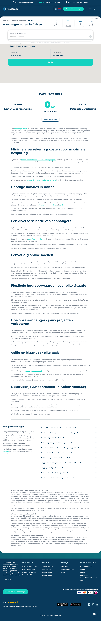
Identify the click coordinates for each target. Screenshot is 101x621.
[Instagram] (93, 604)
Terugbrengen (57, 52)
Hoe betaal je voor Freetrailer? (52, 438)
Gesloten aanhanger (29, 566)
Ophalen (12, 52)
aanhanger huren (20, 129)
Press (63, 572)
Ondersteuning (86, 566)
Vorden (62, 205)
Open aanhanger (28, 569)
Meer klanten (46, 569)
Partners (6, 20)
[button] (58, 9)
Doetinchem (52, 205)
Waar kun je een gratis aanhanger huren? (56, 443)
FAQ (82, 581)
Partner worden (47, 566)
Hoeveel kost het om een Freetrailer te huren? (58, 428)
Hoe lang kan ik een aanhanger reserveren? (57, 478)
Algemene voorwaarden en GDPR (88, 576)
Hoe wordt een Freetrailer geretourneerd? (56, 453)
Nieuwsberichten (67, 569)
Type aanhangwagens (16, 43)
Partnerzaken (47, 572)
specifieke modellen (35, 239)
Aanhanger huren (19, 20)
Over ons (64, 566)
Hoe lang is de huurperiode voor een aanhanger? (59, 433)
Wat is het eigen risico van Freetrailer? (55, 458)
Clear (90, 36)
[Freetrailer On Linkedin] (97, 604)
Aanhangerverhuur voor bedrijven (29, 573)
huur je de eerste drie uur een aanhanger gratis (38, 160)
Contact (83, 569)
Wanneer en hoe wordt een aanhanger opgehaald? (60, 448)
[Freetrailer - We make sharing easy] (11, 9)
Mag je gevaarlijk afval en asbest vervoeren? (57, 468)
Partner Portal (47, 575)
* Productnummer (93, 18)
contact (6, 451)
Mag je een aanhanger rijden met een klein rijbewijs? (61, 463)
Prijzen (82, 572)
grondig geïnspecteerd (33, 371)
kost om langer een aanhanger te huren (41, 180)
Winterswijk (42, 205)
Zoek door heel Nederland (18, 33)
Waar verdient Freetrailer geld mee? (54, 473)
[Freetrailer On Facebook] (89, 604)
